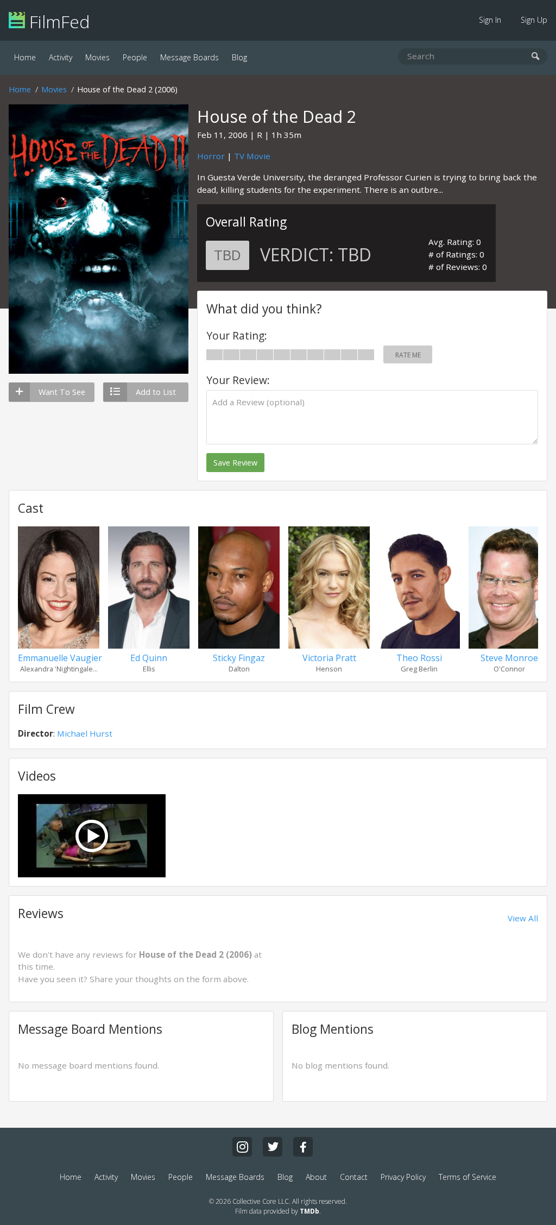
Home (25, 57)
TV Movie (252, 155)
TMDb (309, 1211)
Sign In (490, 20)
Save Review (235, 462)
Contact (354, 1177)
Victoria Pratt (329, 658)
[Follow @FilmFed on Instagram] (242, 1147)
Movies (97, 57)
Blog (239, 57)
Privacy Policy (403, 1177)
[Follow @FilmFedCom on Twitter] (272, 1147)
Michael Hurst (84, 733)
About (316, 1177)
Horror (211, 155)
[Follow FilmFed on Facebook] (303, 1147)
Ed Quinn (148, 658)
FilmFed (57, 21)
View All (523, 918)
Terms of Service (467, 1177)
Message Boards (189, 57)
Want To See (62, 392)
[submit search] (535, 57)
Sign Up (534, 20)
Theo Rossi (419, 658)
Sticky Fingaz (239, 658)
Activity (60, 57)
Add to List (156, 392)
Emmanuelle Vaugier (60, 658)
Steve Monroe (509, 658)
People (135, 57)
